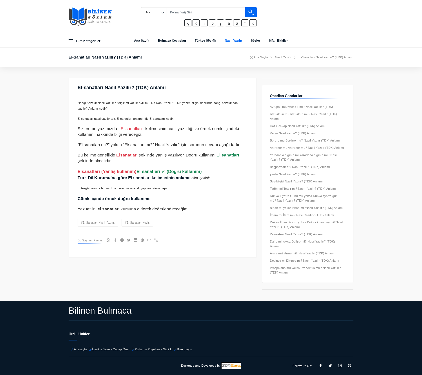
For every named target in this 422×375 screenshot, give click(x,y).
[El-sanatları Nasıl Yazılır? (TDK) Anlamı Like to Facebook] (122, 240)
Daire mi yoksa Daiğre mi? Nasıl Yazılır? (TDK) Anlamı (302, 244)
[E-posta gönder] (149, 240)
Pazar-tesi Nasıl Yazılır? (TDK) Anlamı (296, 234)
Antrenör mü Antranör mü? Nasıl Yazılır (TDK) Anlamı (307, 147)
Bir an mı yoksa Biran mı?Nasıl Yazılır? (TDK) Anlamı (307, 208)
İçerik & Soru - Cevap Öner (111, 349)
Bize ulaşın (184, 349)
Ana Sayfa (141, 40)
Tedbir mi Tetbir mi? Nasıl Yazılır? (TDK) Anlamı (303, 188)
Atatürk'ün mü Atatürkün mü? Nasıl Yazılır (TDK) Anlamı (303, 116)
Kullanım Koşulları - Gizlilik (153, 349)
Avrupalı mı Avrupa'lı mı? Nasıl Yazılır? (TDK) (301, 106)
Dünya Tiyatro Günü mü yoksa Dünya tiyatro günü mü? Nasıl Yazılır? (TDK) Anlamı (304, 198)
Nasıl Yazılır (233, 40)
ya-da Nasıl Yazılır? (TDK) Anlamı (293, 174)
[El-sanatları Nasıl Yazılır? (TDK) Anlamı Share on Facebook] (115, 240)
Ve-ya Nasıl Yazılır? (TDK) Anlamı (293, 133)
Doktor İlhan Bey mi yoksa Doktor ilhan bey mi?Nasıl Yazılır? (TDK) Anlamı (306, 225)
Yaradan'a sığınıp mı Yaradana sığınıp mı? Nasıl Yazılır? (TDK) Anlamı (303, 157)
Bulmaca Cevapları (172, 40)
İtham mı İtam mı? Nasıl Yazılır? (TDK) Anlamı (302, 215)
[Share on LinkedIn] (135, 240)
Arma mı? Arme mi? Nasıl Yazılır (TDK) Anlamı (302, 253)
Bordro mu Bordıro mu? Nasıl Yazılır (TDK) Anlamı (305, 140)
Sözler (255, 40)
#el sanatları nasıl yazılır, (98, 222)
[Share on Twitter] (129, 240)
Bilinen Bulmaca (100, 310)
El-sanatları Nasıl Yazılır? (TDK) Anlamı (122, 87)
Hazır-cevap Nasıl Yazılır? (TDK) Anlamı (298, 126)
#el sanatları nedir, (137, 222)
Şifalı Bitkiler (278, 40)
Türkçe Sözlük (205, 40)
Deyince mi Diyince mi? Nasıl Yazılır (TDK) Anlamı (304, 260)
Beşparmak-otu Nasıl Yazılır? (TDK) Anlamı (300, 167)
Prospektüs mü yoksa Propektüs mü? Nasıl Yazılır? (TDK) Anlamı (305, 270)
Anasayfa (80, 349)
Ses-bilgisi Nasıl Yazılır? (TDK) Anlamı (296, 181)
